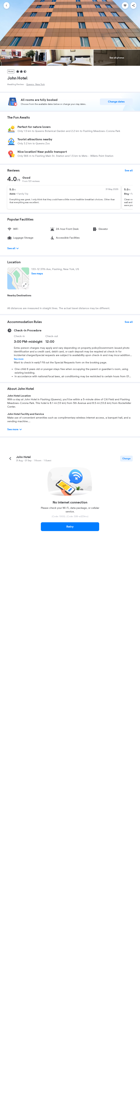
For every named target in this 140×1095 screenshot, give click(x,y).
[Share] (133, 5)
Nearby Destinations (19, 295)
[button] (18, 278)
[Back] (6, 5)
